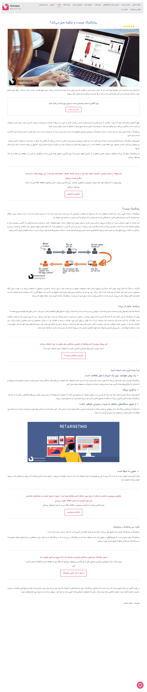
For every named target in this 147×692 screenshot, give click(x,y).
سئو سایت (97, 4)
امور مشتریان (43, 4)
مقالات (59, 4)
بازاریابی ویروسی (73, 512)
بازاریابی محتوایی (73, 194)
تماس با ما (124, 9)
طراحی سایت (125, 4)
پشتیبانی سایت (77, 4)
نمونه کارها (66, 4)
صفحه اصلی (136, 4)
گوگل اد (107, 537)
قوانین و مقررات (135, 9)
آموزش (52, 4)
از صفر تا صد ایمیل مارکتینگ (73, 573)
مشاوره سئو (88, 4)
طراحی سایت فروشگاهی (111, 4)
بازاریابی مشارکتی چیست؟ (73, 355)
